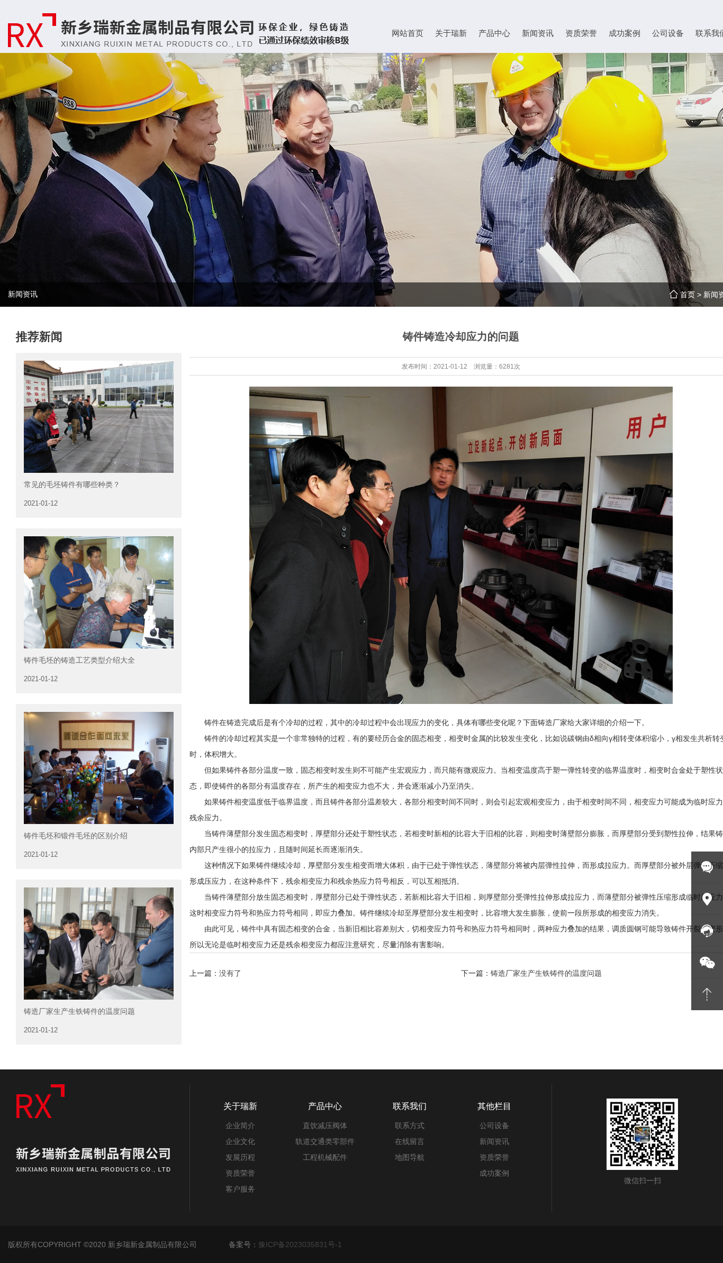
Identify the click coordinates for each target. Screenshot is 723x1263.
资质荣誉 (240, 1173)
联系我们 (410, 1106)
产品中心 (325, 1106)
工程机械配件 (325, 1157)
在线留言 (409, 1141)
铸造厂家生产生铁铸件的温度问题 (546, 973)
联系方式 (409, 1125)
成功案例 (494, 1173)
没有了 (230, 973)
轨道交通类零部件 (325, 1141)
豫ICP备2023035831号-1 (300, 1244)
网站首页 (407, 33)
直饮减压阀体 (325, 1125)
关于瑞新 (240, 1106)
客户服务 (240, 1189)
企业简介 (240, 1125)
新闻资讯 (494, 1141)
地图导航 (409, 1157)
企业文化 (240, 1141)
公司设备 (494, 1125)
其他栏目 (494, 1106)
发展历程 (240, 1157)
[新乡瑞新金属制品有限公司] (180, 29)
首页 (687, 294)
